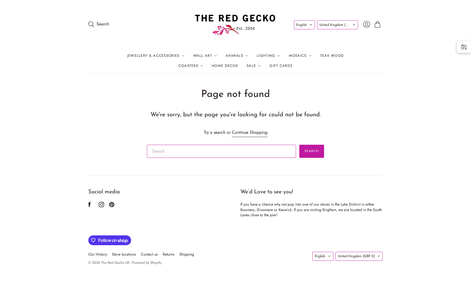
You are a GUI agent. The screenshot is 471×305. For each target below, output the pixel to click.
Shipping (186, 254)
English (301, 24)
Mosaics (298, 55)
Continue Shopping (249, 132)
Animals (234, 55)
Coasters (188, 65)
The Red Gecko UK (115, 262)
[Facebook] (89, 206)
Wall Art (202, 55)
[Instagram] (101, 206)
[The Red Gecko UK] (235, 24)
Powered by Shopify (147, 262)
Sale (251, 65)
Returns (168, 254)
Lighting (266, 55)
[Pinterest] (111, 206)
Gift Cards (281, 65)
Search (311, 151)
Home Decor (225, 65)
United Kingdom (337, 24)
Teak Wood (332, 55)
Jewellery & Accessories (153, 55)
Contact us (149, 254)
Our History (97, 254)
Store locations (124, 254)
